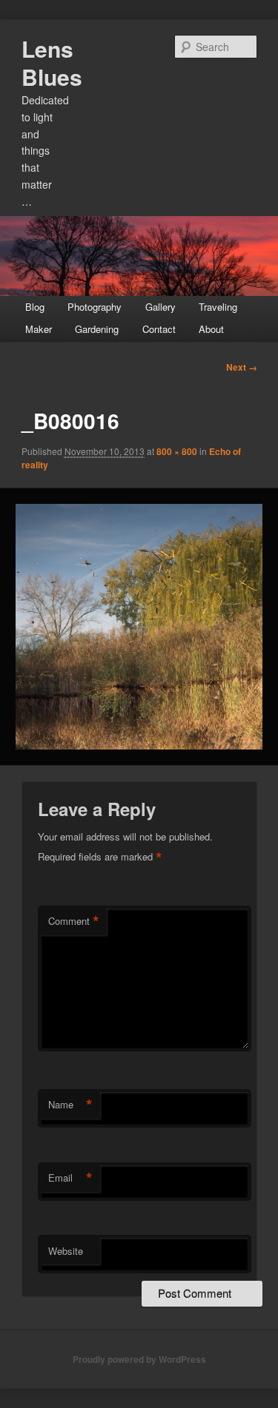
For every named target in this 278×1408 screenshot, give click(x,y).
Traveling (218, 307)
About (211, 329)
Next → (241, 367)
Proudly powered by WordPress (139, 1359)
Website (65, 1251)
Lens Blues (51, 62)
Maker (38, 329)
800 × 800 (176, 451)
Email (70, 1178)
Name (70, 1104)
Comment (73, 921)
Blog (34, 307)
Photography (94, 307)
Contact (159, 329)
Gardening (97, 329)
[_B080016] (139, 627)
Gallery (160, 307)
